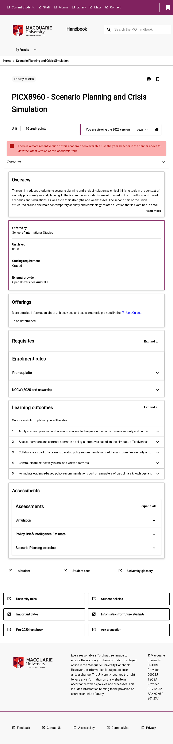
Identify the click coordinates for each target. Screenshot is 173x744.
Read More (153, 211)
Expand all (151, 341)
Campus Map (120, 727)
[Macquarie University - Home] (32, 31)
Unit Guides (133, 312)
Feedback (23, 727)
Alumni (63, 7)
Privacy (151, 727)
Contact (115, 7)
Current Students (23, 7)
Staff (46, 7)
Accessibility (86, 727)
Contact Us (54, 727)
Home (7, 60)
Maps (98, 7)
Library (81, 7)
